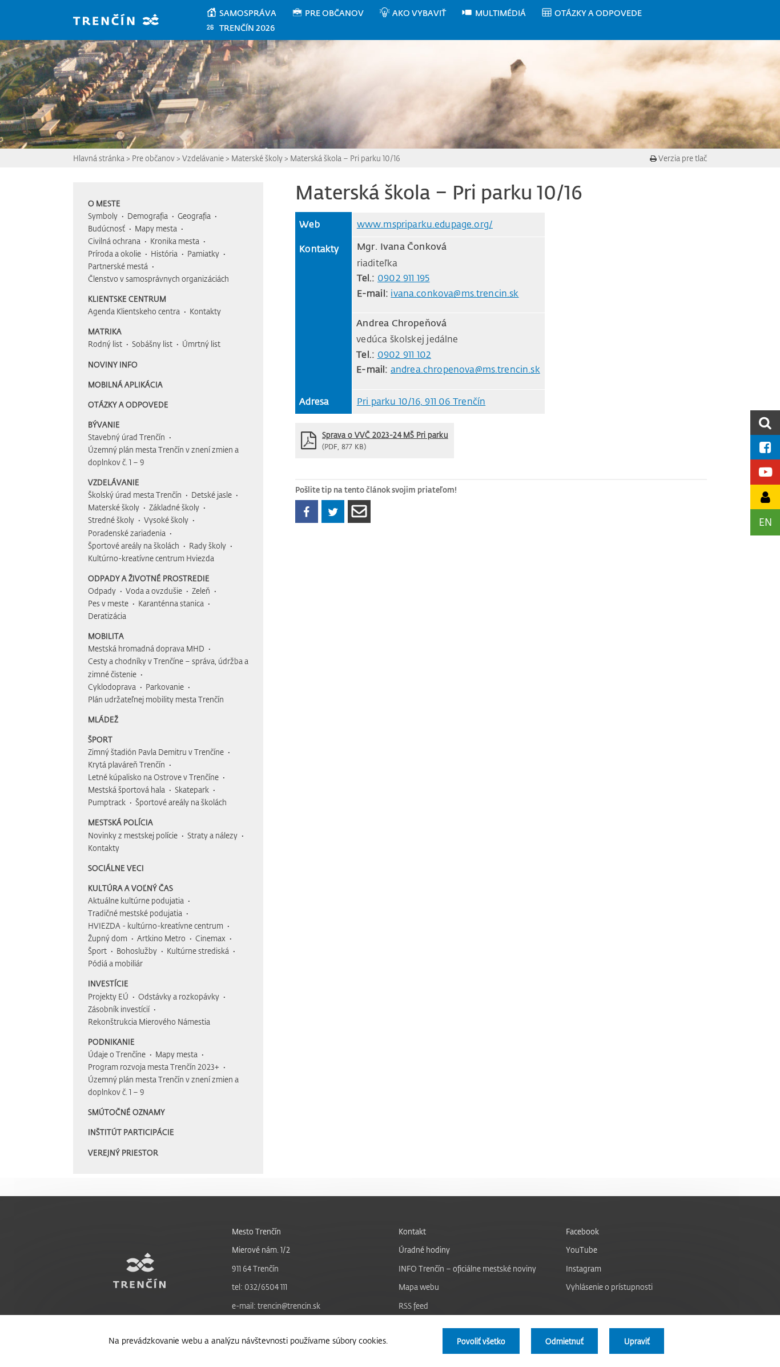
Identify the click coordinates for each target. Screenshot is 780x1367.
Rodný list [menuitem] (105, 344)
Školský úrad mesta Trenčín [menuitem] (135, 494)
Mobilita (106, 636)
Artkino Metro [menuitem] (161, 938)
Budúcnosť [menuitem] (106, 228)
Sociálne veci (116, 868)
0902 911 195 (403, 277)
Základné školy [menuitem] (174, 507)
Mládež (103, 719)
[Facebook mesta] (765, 447)
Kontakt (412, 1231)
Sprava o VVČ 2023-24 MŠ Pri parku (385, 434)
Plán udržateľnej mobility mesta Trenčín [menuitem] (156, 699)
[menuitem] (249, 13)
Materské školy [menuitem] (113, 507)
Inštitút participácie (131, 1132)
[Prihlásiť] (765, 497)
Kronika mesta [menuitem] (174, 241)
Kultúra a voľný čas (130, 888)
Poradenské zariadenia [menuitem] (127, 533)
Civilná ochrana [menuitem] (114, 241)
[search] (765, 422)
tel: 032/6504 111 (259, 1287)
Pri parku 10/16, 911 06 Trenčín (421, 401)
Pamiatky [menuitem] (203, 253)
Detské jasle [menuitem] (211, 494)
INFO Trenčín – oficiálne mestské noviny (467, 1268)
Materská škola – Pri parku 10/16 (345, 158)
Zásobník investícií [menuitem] (119, 1009)
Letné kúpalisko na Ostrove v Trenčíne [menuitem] (153, 777)
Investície (108, 983)
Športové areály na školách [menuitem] (133, 545)
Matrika (105, 331)
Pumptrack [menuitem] (107, 802)
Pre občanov (153, 158)
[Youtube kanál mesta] (765, 471)
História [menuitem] (164, 253)
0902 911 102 (404, 354)
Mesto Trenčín (256, 1231)
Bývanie (104, 424)
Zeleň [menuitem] (201, 590)
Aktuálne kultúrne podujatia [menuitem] (136, 900)
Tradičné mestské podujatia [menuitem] (135, 913)
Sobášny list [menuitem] (152, 344)
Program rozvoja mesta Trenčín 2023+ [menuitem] (153, 1067)
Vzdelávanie (203, 158)
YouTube (581, 1249)
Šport (100, 739)
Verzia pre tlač (682, 158)
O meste (104, 203)
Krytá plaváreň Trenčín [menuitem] (126, 764)
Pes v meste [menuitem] (108, 603)
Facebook (582, 1231)
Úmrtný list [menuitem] (201, 344)
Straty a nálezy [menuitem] (212, 835)
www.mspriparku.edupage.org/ (425, 224)
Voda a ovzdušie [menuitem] (154, 590)
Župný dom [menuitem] (107, 938)
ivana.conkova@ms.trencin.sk (454, 293)
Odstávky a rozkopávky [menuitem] (178, 996)
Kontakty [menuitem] (205, 311)
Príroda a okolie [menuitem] (114, 253)
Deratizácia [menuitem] (107, 616)
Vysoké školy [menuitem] (166, 520)
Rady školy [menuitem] (207, 545)
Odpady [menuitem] (102, 590)
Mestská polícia (120, 822)
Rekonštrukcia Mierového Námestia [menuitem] (149, 1021)
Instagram (583, 1268)
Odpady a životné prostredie (149, 578)
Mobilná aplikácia (125, 384)
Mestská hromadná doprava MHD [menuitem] (146, 648)
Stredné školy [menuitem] (111, 520)
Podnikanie (111, 1041)
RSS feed (413, 1305)
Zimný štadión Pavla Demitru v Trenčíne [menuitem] (156, 752)
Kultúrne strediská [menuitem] (198, 951)
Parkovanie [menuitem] (165, 687)
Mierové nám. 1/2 (261, 1249)
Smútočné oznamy (126, 1112)
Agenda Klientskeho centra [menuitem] (134, 311)
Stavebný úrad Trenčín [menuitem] (126, 437)
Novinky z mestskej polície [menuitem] (133, 835)
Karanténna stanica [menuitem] (171, 603)
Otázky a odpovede (128, 404)
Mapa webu (419, 1287)
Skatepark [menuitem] (192, 789)
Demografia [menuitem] (147, 216)
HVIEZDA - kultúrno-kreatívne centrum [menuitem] (155, 925)
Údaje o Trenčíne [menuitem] (117, 1054)
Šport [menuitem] (97, 951)
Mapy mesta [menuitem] (156, 228)
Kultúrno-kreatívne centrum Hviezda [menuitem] (151, 558)
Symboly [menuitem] (103, 216)
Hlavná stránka (98, 158)
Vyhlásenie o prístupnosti (609, 1287)
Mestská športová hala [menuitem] (126, 789)
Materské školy (257, 158)
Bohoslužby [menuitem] (136, 951)
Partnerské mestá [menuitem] (118, 266)
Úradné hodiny (424, 1249)
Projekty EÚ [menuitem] (108, 996)
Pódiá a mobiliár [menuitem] (115, 963)
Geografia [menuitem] (194, 216)
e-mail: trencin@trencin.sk (276, 1305)
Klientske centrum (127, 298)
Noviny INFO (113, 364)
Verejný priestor (123, 1152)
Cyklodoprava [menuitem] (112, 687)
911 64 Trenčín (255, 1268)
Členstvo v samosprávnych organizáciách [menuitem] (158, 278)
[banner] (121, 21)
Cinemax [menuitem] (210, 938)
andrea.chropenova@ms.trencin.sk (465, 369)
